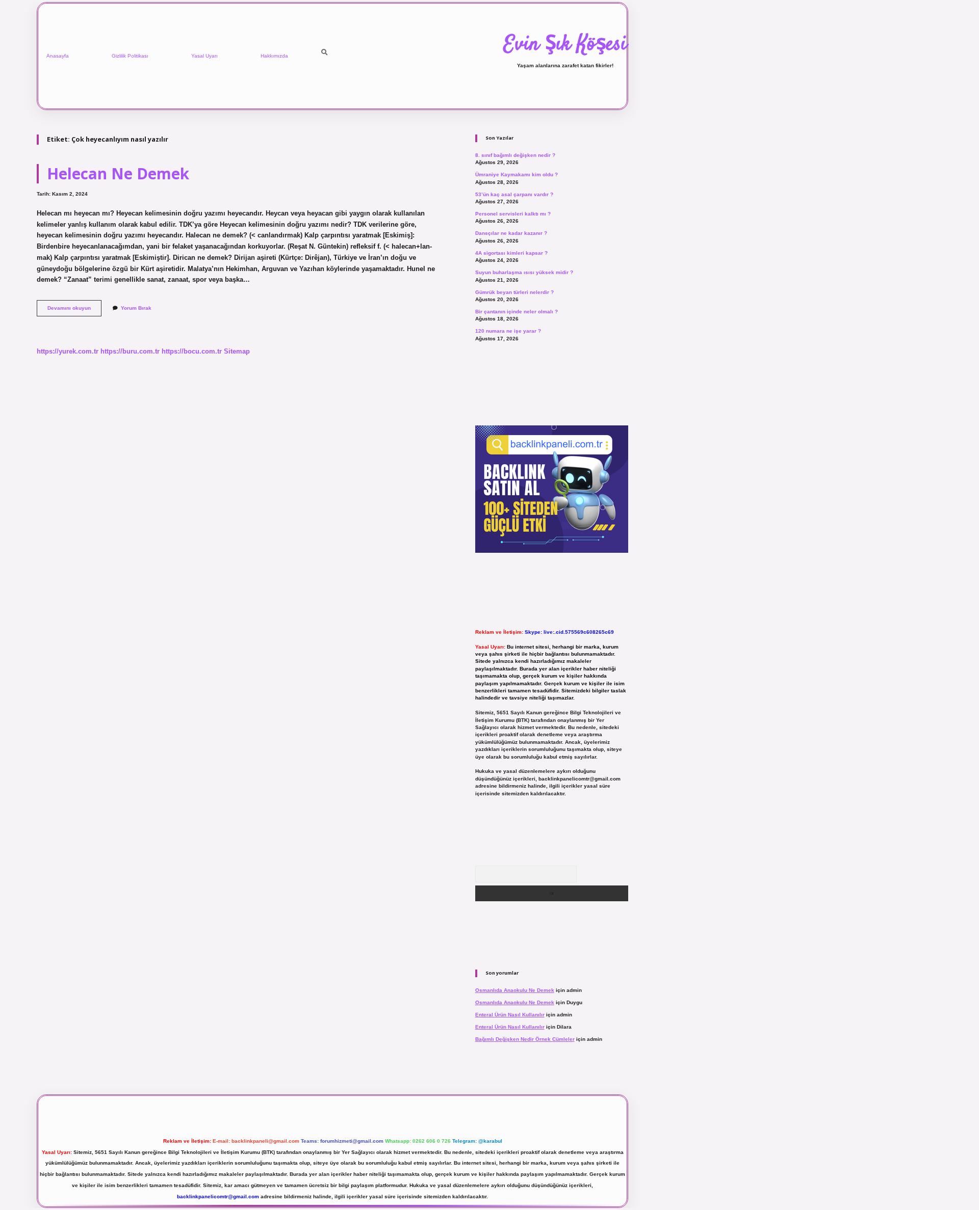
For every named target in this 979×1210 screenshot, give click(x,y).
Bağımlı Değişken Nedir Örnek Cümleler (525, 1039)
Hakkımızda (274, 56)
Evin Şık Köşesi (565, 45)
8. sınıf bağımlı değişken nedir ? (515, 155)
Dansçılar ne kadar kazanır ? (511, 233)
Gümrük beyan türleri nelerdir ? (514, 292)
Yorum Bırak (136, 308)
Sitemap (237, 351)
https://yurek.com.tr (67, 351)
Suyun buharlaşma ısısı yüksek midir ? (524, 272)
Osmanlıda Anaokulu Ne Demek (514, 990)
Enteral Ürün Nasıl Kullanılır (510, 1014)
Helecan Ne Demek (118, 173)
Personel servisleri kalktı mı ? (513, 214)
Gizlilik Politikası (130, 56)
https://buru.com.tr (130, 351)
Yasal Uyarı (204, 56)
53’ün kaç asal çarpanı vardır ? (514, 194)
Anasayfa (57, 56)
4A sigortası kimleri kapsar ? (511, 253)
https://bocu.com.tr (192, 351)
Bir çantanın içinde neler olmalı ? (516, 311)
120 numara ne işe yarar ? (508, 331)
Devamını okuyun (74, 310)
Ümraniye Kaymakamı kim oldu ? (516, 174)
